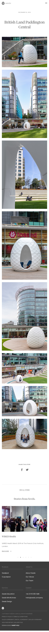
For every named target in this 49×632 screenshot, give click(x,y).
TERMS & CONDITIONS (20, 616)
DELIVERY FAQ (18, 622)
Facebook (22, 470)
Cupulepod (6, 577)
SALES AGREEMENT (8, 619)
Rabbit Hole (15, 625)
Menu (46, 3)
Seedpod (5, 573)
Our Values (30, 577)
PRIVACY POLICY (7, 616)
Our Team (29, 580)
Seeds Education (8, 594)
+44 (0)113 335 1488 (32, 594)
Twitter (27, 470)
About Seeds (30, 573)
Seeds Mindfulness (9, 597)
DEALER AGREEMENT (35, 619)
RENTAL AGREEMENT (21, 619)
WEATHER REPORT (7, 622)
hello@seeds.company (34, 597)
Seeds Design (7, 601)
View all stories (24, 490)
